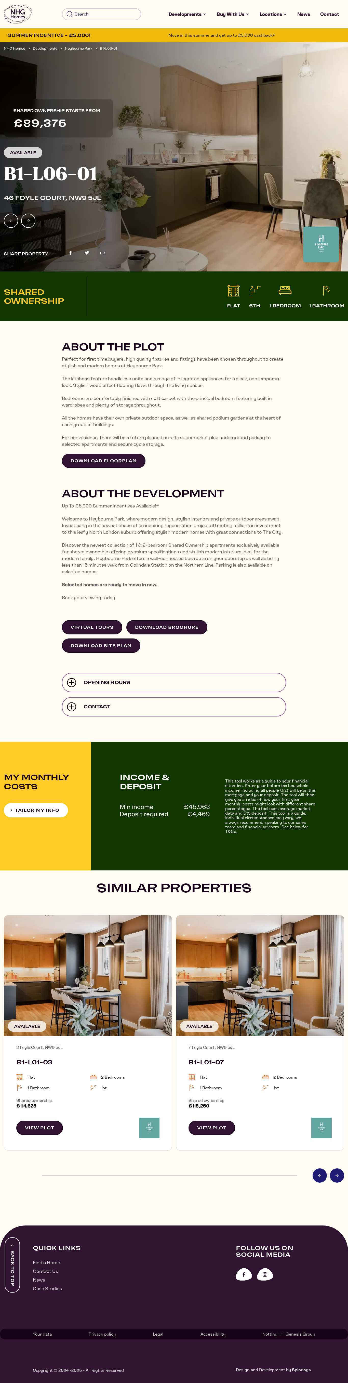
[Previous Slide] (11, 221)
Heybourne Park (78, 48)
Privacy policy (102, 1334)
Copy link (102, 253)
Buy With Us (230, 14)
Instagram (265, 1274)
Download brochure (167, 627)
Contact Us (45, 1271)
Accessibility (212, 1334)
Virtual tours (92, 627)
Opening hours (107, 682)
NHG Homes (14, 48)
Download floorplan (104, 461)
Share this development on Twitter (87, 253)
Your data (42, 1334)
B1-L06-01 (108, 48)
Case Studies (47, 1288)
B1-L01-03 (34, 1062)
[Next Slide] (28, 221)
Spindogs (301, 1369)
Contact (329, 14)
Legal (158, 1334)
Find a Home (46, 1262)
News (303, 14)
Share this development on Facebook (71, 253)
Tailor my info (37, 810)
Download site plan (101, 645)
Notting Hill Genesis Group (288, 1334)
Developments (185, 14)
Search (69, 14)
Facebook (244, 1274)
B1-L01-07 (206, 1062)
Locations (271, 14)
